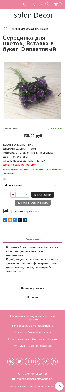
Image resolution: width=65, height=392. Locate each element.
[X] (20, 220)
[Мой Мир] (15, 220)
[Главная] (5, 29)
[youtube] (54, 361)
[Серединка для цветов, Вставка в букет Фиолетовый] (32, 90)
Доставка (38, 339)
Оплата (52, 339)
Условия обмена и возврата (32, 332)
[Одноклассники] (10, 220)
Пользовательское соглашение (32, 326)
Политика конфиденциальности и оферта (32, 317)
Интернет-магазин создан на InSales (32, 386)
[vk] (10, 361)
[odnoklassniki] (45, 361)
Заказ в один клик (33, 203)
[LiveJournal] (25, 220)
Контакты (19, 346)
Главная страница (40, 346)
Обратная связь (19, 339)
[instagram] (36, 361)
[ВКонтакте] (5, 220)
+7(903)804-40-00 (34, 374)
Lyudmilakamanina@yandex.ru (34, 379)
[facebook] (28, 361)
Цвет (6, 179)
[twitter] (19, 361)
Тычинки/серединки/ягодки (30, 29)
